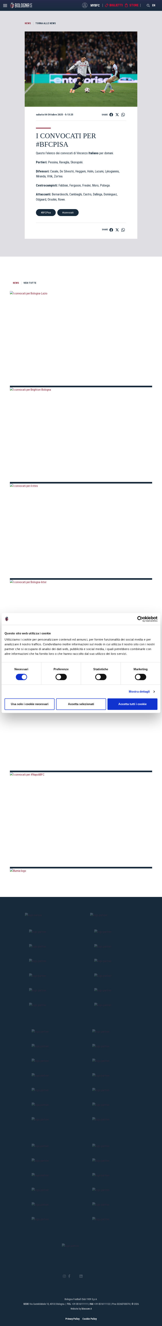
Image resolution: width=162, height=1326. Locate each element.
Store (133, 5)
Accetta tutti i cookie (132, 704)
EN (153, 5)
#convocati (68, 212)
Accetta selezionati (81, 704)
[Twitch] (91, 1276)
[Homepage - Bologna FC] (21, 5)
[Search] (148, 5)
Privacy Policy (72, 1318)
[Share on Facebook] (111, 115)
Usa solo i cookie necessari (29, 704)
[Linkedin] (81, 1276)
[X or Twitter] (75, 1276)
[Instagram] (64, 1276)
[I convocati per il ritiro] (81, 531)
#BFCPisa (46, 212)
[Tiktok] (86, 1276)
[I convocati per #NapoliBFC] (81, 819)
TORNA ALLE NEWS (45, 23)
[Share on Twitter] (117, 115)
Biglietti (116, 5)
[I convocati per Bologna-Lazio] (81, 338)
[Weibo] (97, 1276)
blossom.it (87, 1308)
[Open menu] (5, 6)
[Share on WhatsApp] (123, 115)
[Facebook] (69, 1276)
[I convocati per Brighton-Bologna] (81, 434)
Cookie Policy (89, 1318)
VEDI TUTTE (30, 283)
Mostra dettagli (139, 691)
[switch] (61, 677)
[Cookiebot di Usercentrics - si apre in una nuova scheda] (140, 619)
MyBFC (95, 5)
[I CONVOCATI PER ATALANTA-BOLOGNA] (81, 723)
